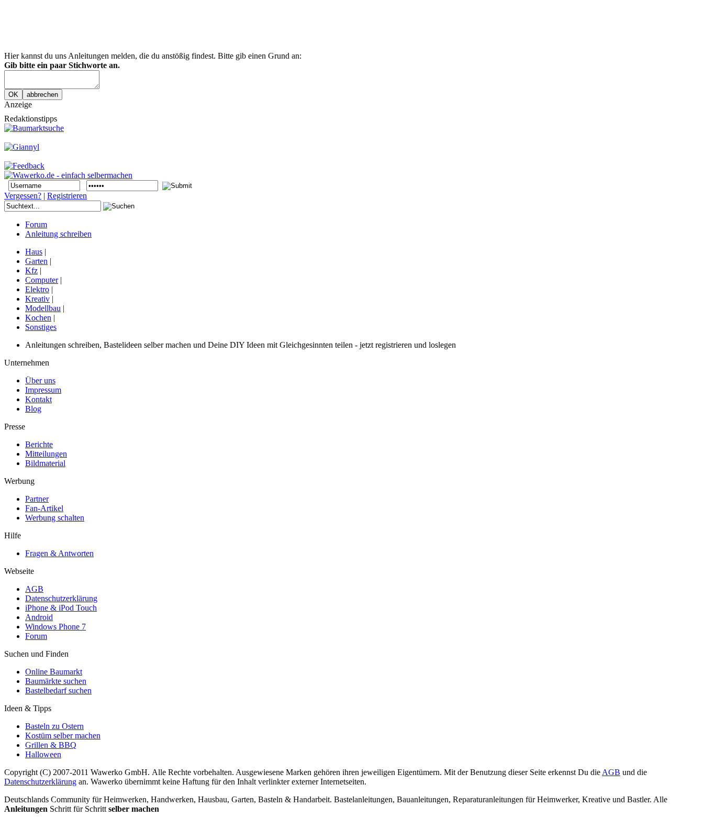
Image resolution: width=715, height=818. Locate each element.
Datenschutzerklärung (40, 781)
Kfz (31, 270)
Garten (36, 261)
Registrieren (67, 195)
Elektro (37, 289)
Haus (33, 251)
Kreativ (37, 298)
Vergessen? (22, 195)
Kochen (38, 317)
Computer (41, 279)
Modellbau (43, 308)
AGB (611, 772)
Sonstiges (41, 327)
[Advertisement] (194, 27)
